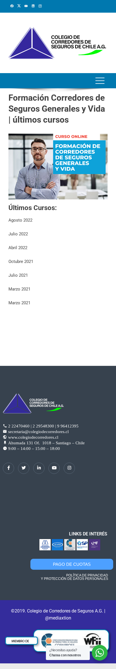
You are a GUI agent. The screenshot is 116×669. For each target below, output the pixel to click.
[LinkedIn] (38, 468)
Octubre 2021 (20, 261)
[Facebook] (8, 468)
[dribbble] (54, 468)
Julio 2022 (18, 233)
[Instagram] (69, 468)
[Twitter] (23, 468)
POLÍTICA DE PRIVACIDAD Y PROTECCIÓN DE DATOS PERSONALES (74, 577)
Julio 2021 (18, 275)
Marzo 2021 (19, 289)
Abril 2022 (17, 247)
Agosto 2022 (20, 220)
